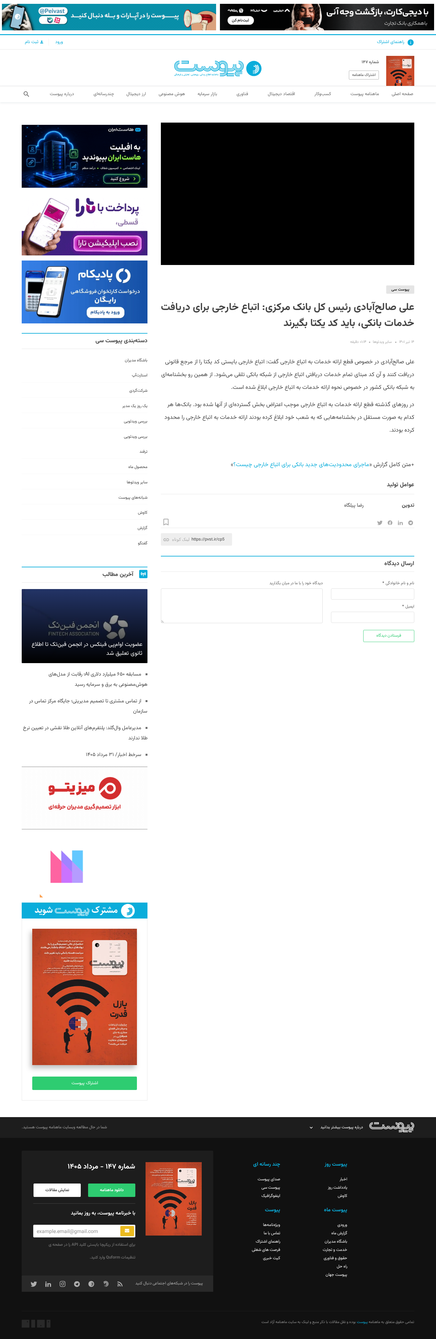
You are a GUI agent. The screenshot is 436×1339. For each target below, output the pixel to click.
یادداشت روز (337, 1187)
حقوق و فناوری (335, 1258)
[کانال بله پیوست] (109, 17)
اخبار (343, 1179)
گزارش (142, 528)
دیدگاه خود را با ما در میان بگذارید (296, 583)
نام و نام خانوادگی (400, 583)
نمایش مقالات (57, 1190)
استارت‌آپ (139, 375)
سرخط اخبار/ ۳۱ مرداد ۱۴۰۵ (113, 755)
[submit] (127, 1231)
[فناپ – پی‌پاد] (84, 292)
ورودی (342, 1225)
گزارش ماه (339, 1233)
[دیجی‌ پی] (327, 17)
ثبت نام (32, 42)
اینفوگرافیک (270, 1196)
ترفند (143, 452)
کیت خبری (271, 1258)
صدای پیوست (269, 1179)
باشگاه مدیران (136, 360)
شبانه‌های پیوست (132, 498)
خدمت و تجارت (335, 1250)
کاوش (142, 513)
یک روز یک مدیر (134, 406)
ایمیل (409, 606)
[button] (26, 94)
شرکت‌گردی (138, 391)
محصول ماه (137, 467)
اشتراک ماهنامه (364, 75)
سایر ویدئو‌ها (382, 342)
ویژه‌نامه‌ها (271, 1225)
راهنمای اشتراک (390, 42)
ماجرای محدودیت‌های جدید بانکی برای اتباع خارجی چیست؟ (301, 464)
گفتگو (142, 543)
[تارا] (84, 224)
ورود (59, 42)
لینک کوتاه (181, 539)
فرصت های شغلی (266, 1250)
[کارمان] (84, 866)
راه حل (342, 1266)
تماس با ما (272, 1233)
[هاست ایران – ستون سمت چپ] (84, 156)
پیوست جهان (336, 1275)
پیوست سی (400, 289)
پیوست (362, 1322)
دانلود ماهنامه (112, 1190)
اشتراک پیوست (84, 1083)
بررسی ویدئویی (135, 421)
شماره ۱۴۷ (370, 62)
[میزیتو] (84, 798)
